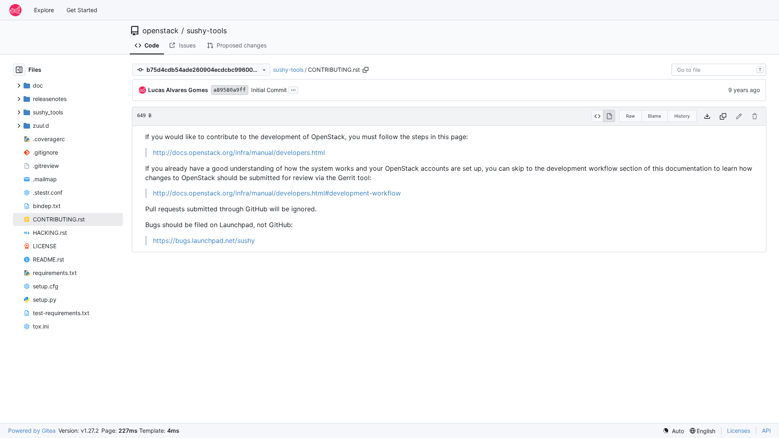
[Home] (15, 10)
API (766, 430)
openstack (160, 31)
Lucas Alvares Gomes (178, 89)
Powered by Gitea (32, 430)
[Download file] (707, 116)
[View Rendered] (609, 116)
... (293, 89)
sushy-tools (207, 31)
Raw (630, 116)
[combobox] (718, 70)
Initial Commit (269, 89)
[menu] (673, 430)
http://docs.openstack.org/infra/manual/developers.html (239, 152)
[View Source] (597, 116)
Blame (654, 116)
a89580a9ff (229, 90)
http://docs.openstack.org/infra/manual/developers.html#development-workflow (277, 193)
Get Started (82, 9)
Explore (44, 9)
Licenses (738, 430)
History (682, 116)
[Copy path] (365, 70)
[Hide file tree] (19, 70)
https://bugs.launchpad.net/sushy (204, 240)
